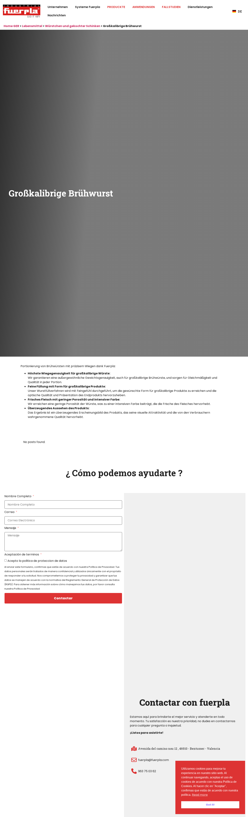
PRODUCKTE (116, 7)
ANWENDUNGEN (143, 7)
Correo (9, 512)
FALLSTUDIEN (171, 7)
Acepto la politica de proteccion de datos (37, 561)
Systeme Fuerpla (87, 7)
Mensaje (10, 528)
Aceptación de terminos (22, 555)
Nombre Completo (18, 496)
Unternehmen (58, 7)
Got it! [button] (210, 804)
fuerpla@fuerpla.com (153, 760)
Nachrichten (57, 15)
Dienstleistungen (200, 7)
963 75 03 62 (147, 771)
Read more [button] (200, 795)
